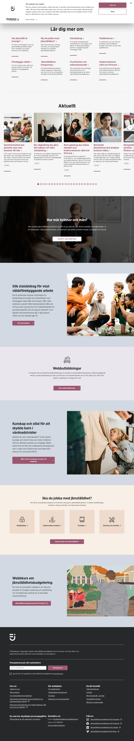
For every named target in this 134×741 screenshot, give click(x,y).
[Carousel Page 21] (93, 184)
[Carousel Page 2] (41, 184)
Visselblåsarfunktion (93, 699)
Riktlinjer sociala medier (94, 702)
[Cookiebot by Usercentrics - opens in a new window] (12, 19)
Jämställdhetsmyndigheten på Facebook (105, 723)
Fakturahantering (92, 689)
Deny (112, 11)
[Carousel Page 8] (57, 184)
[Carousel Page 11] (66, 184)
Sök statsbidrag (23, 323)
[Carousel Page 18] (85, 184)
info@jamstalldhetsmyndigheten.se (65, 719)
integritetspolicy (58, 674)
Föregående (3, 127)
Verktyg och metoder (111, 525)
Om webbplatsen (54, 689)
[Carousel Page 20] (90, 184)
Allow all (113, 5)
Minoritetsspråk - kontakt (95, 696)
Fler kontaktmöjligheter (56, 725)
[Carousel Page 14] (74, 184)
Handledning (21, 525)
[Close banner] (131, 3)
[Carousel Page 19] (87, 184)
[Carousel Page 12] (68, 184)
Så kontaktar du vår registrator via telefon (25, 719)
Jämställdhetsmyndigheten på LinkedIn (104, 727)
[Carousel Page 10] (63, 184)
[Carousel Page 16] (79, 184)
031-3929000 (58, 722)
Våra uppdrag (14, 692)
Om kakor (51, 696)
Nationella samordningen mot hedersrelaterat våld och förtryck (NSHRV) (28, 706)
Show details (30, 19)
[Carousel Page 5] (49, 184)
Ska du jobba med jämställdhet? (67, 541)
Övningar (81, 525)
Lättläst (89, 692)
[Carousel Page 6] (52, 184)
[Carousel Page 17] (82, 184)
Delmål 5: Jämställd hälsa (67, 239)
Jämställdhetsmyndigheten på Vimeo (103, 731)
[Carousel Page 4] (46, 184)
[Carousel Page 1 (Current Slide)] (38, 184)
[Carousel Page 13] (71, 184)
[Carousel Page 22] (96, 184)
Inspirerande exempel (51, 525)
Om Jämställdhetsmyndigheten (21, 696)
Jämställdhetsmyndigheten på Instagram (105, 719)
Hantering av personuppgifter (58, 699)
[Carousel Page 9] (60, 184)
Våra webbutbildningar (67, 388)
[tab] (28, 686)
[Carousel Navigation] (67, 127)
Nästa (130, 127)
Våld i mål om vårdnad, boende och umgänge (33, 460)
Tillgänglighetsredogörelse (57, 692)
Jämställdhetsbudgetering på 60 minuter (30, 603)
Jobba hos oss (15, 689)
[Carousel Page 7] (55, 184)
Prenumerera (57, 668)
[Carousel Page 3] (44, 184)
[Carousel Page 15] (76, 184)
